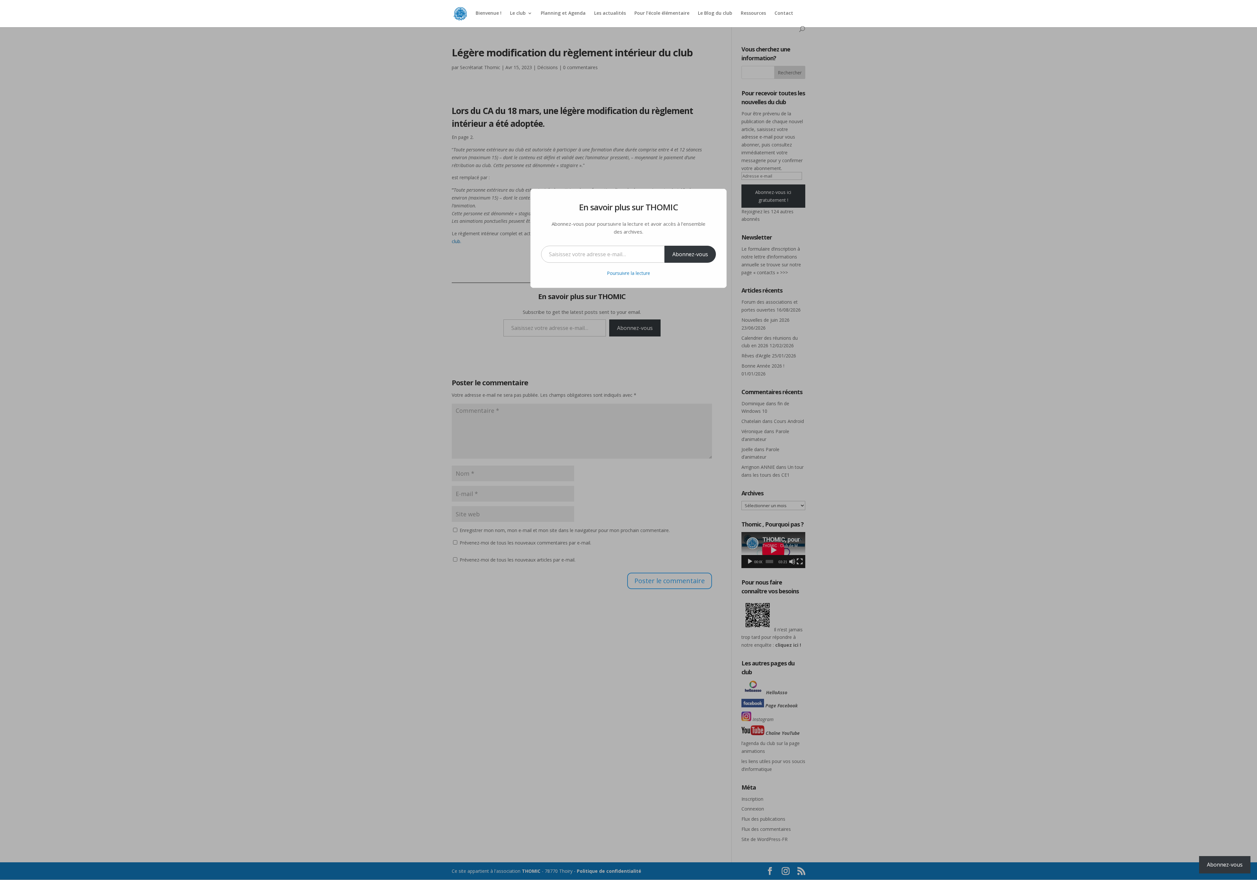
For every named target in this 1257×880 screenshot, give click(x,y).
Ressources (753, 13)
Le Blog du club (715, 13)
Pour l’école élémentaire (661, 13)
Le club (518, 13)
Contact (783, 13)
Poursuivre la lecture (628, 273)
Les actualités (610, 13)
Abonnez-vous (690, 254)
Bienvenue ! (488, 13)
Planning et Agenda (563, 13)
